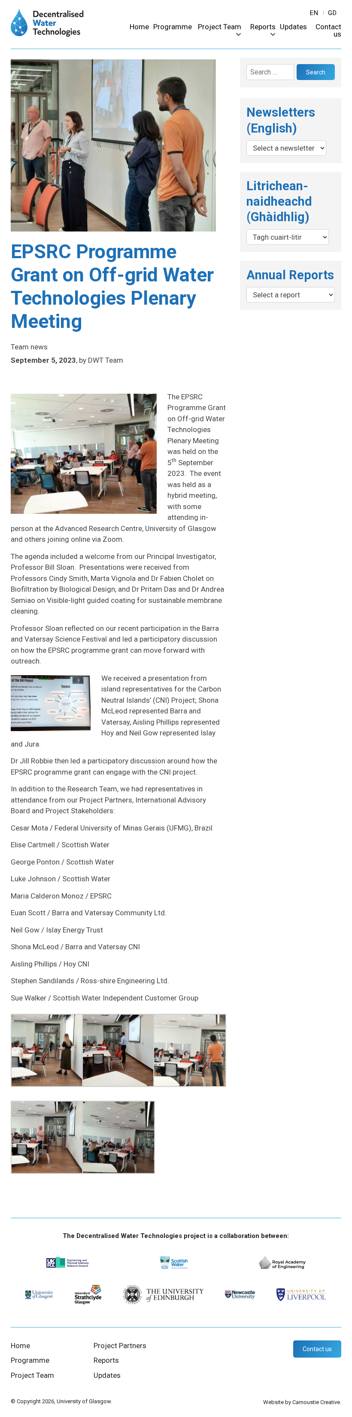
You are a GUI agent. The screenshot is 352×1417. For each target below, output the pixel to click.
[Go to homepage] (47, 34)
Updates (293, 27)
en (314, 13)
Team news (29, 347)
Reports (263, 27)
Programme (172, 27)
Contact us (328, 30)
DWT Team (105, 360)
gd (332, 13)
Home (139, 27)
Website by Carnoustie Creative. (302, 1402)
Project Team (219, 27)
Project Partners (120, 1345)
